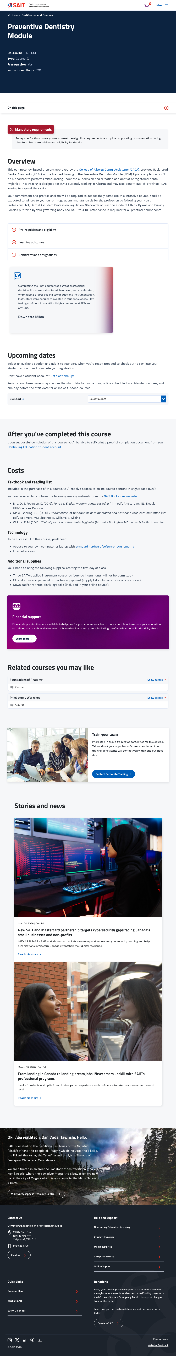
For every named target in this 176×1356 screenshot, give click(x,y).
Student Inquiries (104, 1236)
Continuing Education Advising (112, 1227)
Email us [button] (15, 1255)
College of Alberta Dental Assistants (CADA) (109, 169)
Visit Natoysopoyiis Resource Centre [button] (32, 1194)
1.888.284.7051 (21, 1245)
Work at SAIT (15, 1300)
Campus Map (15, 1291)
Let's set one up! (62, 376)
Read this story (28, 954)
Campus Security (104, 1256)
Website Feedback (158, 1345)
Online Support (103, 1266)
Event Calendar (16, 1310)
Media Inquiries (103, 1246)
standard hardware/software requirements (105, 546)
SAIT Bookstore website (120, 496)
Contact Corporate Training (112, 774)
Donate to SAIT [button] (105, 1323)
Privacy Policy (160, 1338)
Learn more (22, 638)
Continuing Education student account (34, 447)
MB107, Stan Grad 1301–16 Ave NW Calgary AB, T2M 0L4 (24, 1236)
